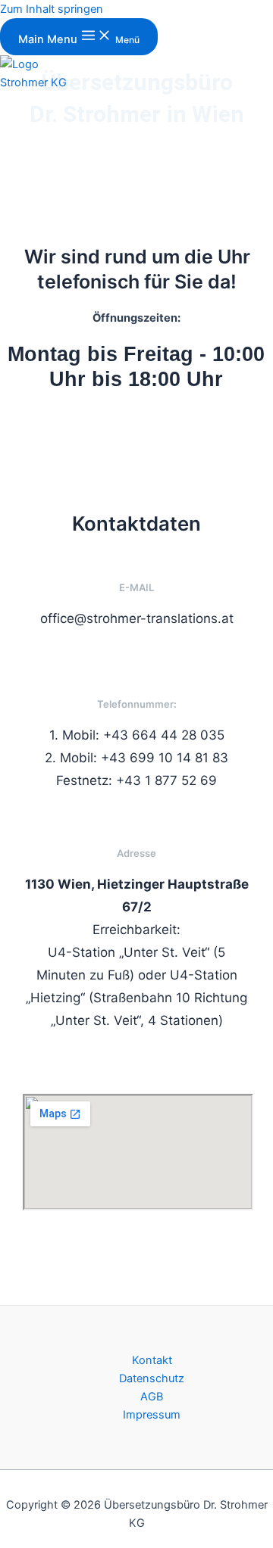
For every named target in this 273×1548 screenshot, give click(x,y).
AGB (151, 1396)
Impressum (151, 1415)
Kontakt (152, 1360)
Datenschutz (151, 1378)
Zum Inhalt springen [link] (51, 9)
